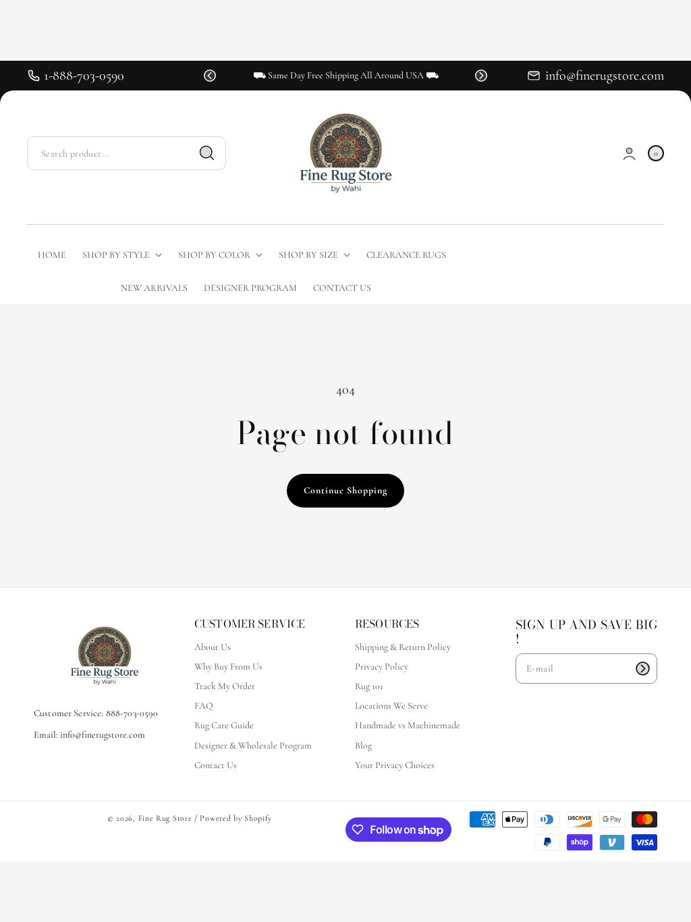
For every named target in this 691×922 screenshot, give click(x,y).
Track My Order (224, 686)
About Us (212, 647)
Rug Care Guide (224, 725)
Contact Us (215, 765)
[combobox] (126, 153)
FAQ (203, 705)
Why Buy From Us (228, 666)
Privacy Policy (381, 666)
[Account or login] (629, 153)
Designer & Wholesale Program (253, 745)
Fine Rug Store (165, 818)
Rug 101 (369, 686)
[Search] (207, 153)
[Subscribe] (642, 668)
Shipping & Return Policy (403, 647)
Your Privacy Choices (395, 765)
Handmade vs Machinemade (407, 725)
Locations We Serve (391, 705)
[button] (209, 75)
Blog (363, 745)
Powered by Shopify (236, 818)
